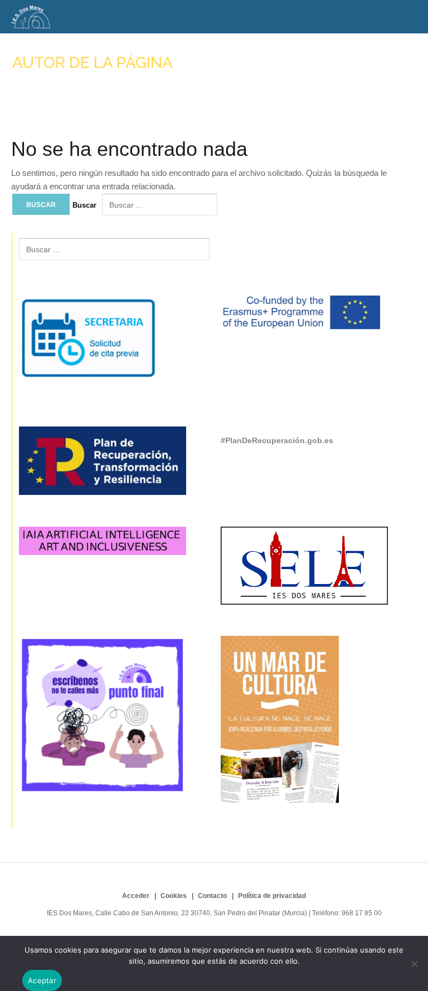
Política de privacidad (272, 896)
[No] (414, 963)
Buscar (84, 205)
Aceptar (42, 980)
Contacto (212, 896)
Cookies (173, 896)
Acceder (135, 896)
